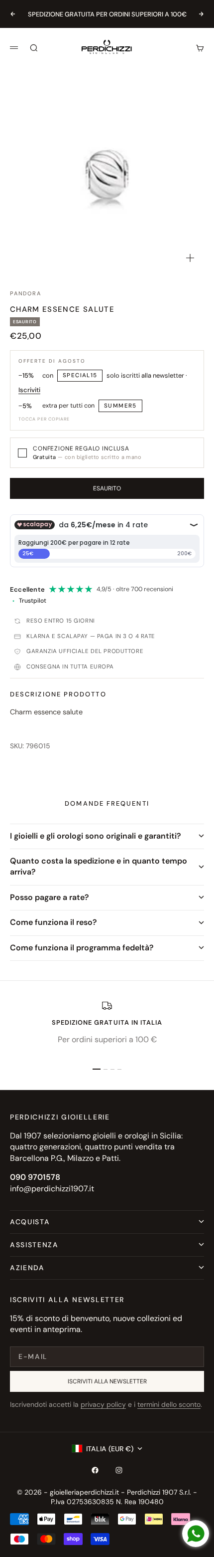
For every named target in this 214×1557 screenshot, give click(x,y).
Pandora (25, 293)
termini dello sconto (169, 1404)
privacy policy (103, 1404)
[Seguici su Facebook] (95, 1470)
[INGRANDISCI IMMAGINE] (190, 258)
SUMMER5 (120, 406)
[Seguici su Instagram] (119, 1470)
